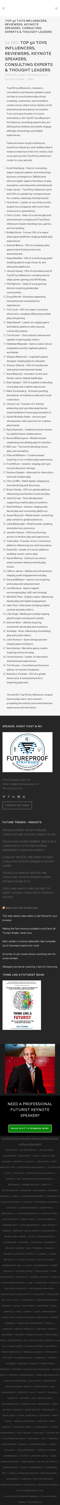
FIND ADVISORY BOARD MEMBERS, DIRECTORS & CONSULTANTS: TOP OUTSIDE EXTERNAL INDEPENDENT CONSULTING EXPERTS (29, 845)
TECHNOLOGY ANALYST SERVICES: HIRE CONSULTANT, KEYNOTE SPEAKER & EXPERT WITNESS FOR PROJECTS (26, 877)
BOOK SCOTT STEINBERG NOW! (30, 1128)
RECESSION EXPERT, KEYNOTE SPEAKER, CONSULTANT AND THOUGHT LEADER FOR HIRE (29, 832)
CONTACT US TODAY (17, 805)
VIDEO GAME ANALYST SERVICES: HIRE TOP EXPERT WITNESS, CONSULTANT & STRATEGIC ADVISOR (28, 892)
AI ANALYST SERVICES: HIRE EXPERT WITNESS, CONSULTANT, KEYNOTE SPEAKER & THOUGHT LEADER (28, 861)
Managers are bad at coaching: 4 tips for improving (29, 966)
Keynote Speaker (15, 79)
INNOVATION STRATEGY (22, 908)
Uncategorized (35, 75)
